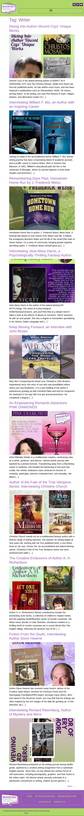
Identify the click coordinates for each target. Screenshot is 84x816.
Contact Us (59, 802)
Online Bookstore (67, 796)
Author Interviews (45, 796)
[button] (51, 10)
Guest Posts (45, 802)
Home (29, 796)
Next (71, 786)
